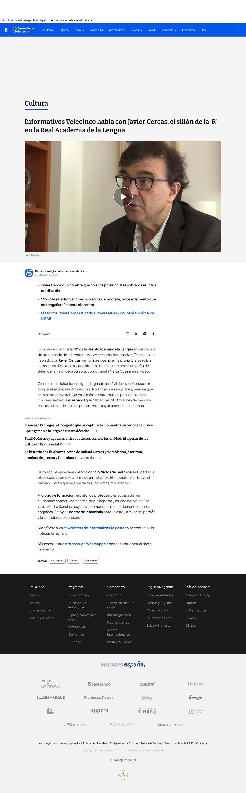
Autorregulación (119, 615)
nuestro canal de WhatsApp (81, 543)
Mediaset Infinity (198, 595)
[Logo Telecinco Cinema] (147, 711)
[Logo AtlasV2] (75, 724)
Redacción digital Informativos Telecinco (60, 271)
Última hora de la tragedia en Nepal (26, 20)
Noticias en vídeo (41, 618)
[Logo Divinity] (195, 684)
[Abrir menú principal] (239, 30)
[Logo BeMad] (51, 711)
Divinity (191, 625)
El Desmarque (196, 610)
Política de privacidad (95, 743)
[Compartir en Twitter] (136, 334)
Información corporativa (67, 743)
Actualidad (57, 561)
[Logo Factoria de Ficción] (99, 697)
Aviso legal (45, 743)
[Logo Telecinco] (99, 684)
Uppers (191, 603)
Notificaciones (118, 622)
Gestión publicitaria (175, 743)
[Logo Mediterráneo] (171, 724)
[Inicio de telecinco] (6, 30)
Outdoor (74, 642)
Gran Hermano (78, 595)
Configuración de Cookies (123, 743)
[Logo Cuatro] (147, 684)
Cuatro (191, 618)
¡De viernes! (76, 634)
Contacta (114, 595)
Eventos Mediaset (159, 618)
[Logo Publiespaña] (123, 724)
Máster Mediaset (119, 642)
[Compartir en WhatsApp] (127, 334)
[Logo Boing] (147, 697)
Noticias (34, 595)
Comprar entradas (159, 595)
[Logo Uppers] (99, 711)
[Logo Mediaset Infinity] (51, 684)
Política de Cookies (151, 743)
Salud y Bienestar (158, 625)
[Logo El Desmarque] (51, 697)
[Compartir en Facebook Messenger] (144, 334)
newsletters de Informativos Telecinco (95, 527)
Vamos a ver (76, 627)
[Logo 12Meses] (195, 711)
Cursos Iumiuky (157, 610)
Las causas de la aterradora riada (73, 20)
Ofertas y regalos (159, 603)
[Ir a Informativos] (23, 30)
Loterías (34, 603)
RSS (191, 743)
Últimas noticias (40, 610)
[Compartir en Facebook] (153, 334)
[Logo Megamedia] (125, 760)
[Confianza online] (123, 778)
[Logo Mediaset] (123, 667)
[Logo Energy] (195, 697)
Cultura (36, 103)
